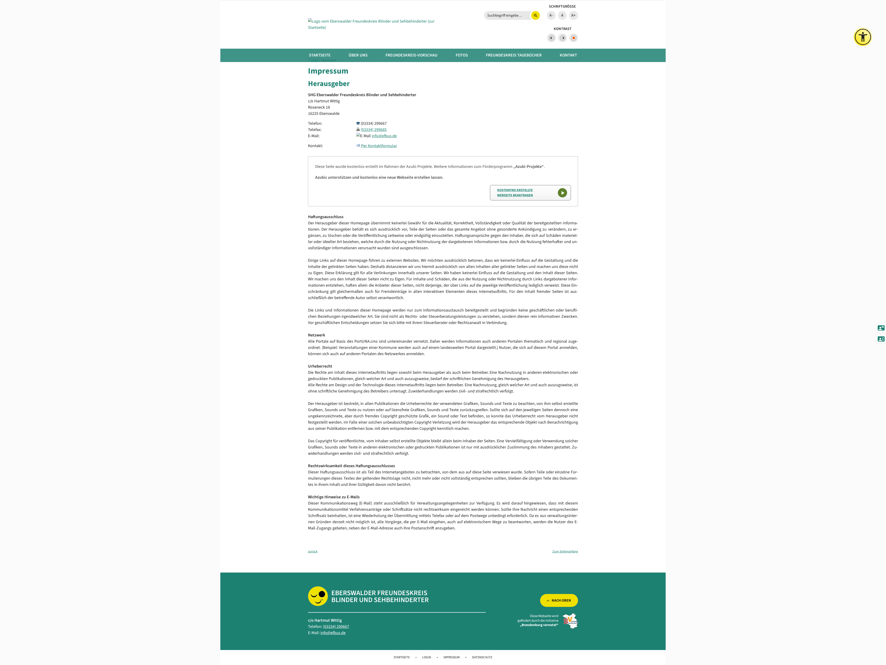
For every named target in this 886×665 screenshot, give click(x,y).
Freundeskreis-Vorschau (411, 55)
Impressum (451, 657)
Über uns (358, 55)
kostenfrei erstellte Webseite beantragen (515, 193)
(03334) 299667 (336, 626)
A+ (573, 15)
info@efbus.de (384, 136)
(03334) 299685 (374, 130)
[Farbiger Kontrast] (573, 37)
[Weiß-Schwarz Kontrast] (562, 37)
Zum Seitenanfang (565, 551)
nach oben (561, 600)
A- (551, 15)
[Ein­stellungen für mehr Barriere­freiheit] (863, 37)
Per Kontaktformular (379, 146)
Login (426, 657)
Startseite (320, 55)
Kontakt (568, 55)
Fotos (462, 55)
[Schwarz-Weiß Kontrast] (551, 37)
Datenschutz (482, 657)
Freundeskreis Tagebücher (514, 55)
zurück (312, 551)
